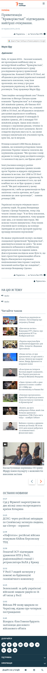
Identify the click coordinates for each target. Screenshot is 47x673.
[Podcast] (9, 650)
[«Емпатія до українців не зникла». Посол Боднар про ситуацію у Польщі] (10, 320)
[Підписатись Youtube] (20, 644)
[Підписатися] (15, 650)
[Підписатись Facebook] (3, 644)
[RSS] (3, 650)
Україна (5, 10)
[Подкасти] (34, 670)
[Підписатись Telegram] (37, 644)
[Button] (19, 34)
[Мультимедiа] (25, 670)
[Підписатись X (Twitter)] (15, 644)
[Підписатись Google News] (9, 644)
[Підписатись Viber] (31, 644)
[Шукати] (42, 670)
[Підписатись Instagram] (26, 644)
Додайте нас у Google (11, 670)
